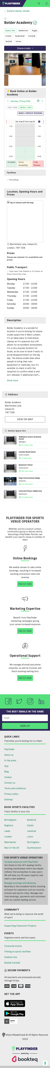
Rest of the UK (11, 847)
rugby (35, 30)
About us (8, 754)
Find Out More (25, 584)
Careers (8, 777)
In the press (10, 760)
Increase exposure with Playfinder (21, 861)
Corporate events (13, 946)
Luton (30, 836)
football (31, 36)
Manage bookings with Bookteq (20, 883)
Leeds (7, 831)
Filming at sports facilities (17, 951)
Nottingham (33, 842)
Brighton (8, 825)
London (8, 836)
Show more (12, 380)
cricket (8, 36)
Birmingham (10, 819)
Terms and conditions (15, 788)
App (6, 766)
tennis (18, 41)
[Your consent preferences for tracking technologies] (45, 1063)
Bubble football (12, 962)
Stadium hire (10, 957)
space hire (10, 30)
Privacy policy (11, 793)
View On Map (25, 419)
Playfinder (9, 749)
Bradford (31, 819)
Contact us (9, 782)
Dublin (30, 825)
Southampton (34, 847)
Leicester (31, 831)
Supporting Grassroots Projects (20, 925)
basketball (19, 36)
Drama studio (24, 48)
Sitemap (8, 799)
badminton (23, 30)
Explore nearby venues (18, 10)
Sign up (25, 725)
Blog (6, 771)
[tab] (25, 193)
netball (8, 41)
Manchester (10, 842)
